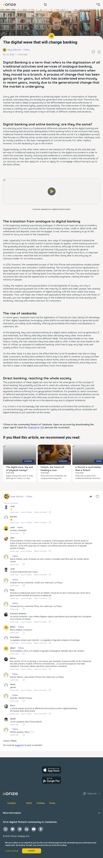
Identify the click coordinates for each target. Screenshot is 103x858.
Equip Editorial (14, 49)
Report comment (40, 512)
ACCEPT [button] (31, 851)
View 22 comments (11, 503)
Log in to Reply (26, 512)
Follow (26, 49)
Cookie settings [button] (11, 851)
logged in (19, 745)
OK (51, 200)
